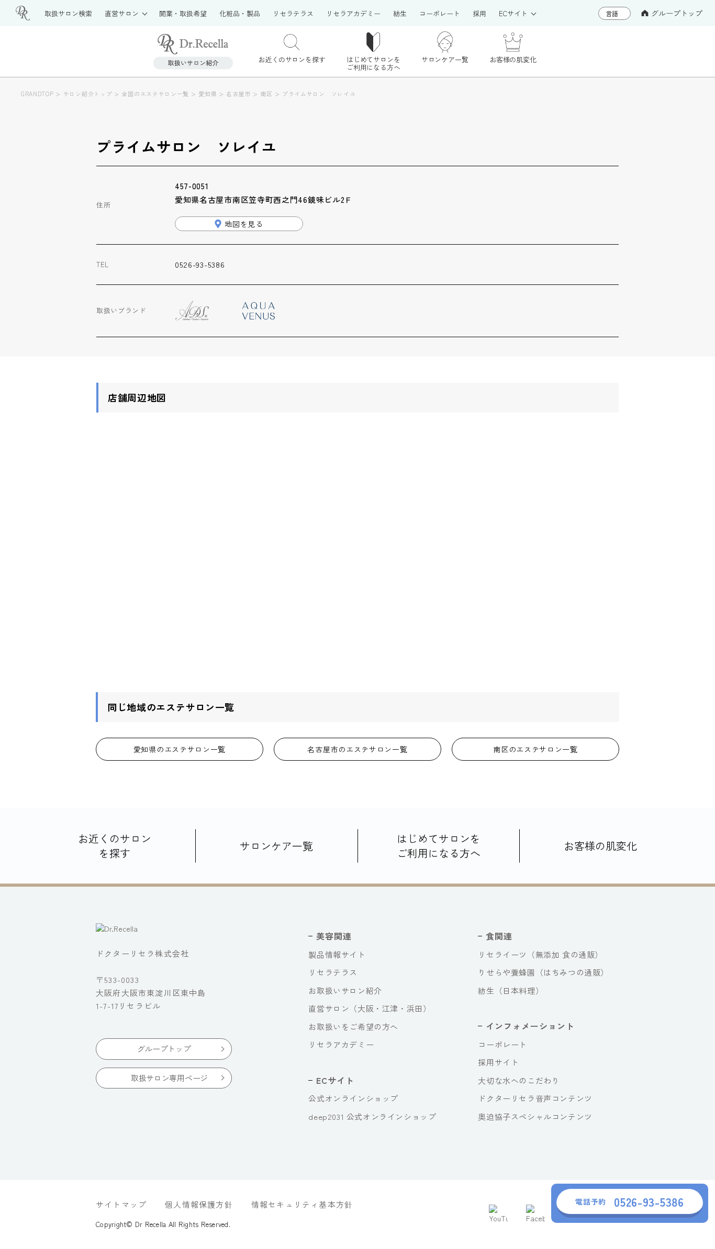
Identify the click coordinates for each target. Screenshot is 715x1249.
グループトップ (676, 13)
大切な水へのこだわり (519, 1080)
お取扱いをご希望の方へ (353, 1026)
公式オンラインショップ (353, 1098)
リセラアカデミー (341, 1044)
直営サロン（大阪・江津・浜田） (369, 1008)
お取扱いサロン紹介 (345, 990)
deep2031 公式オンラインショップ (372, 1116)
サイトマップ (121, 1204)
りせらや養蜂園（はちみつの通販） (543, 972)
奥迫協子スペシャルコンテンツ (535, 1116)
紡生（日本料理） (510, 990)
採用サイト (498, 1062)
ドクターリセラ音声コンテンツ (535, 1098)
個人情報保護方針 (199, 1204)
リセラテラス (333, 972)
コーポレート (502, 1044)
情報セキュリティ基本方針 (302, 1204)
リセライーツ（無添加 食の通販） (540, 954)
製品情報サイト (336, 954)
